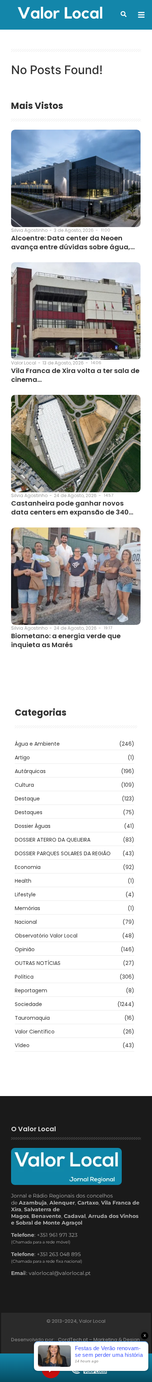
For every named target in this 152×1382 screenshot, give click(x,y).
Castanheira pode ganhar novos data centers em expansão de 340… (72, 507)
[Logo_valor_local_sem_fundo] (60, 13)
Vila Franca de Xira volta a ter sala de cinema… (75, 375)
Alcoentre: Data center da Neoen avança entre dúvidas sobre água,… (73, 242)
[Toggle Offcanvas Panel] (141, 14)
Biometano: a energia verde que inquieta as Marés (66, 640)
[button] (124, 14)
